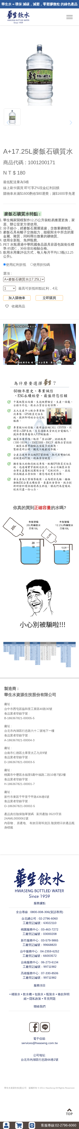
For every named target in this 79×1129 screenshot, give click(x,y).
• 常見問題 (49, 998)
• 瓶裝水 (49, 994)
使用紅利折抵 (16, 264)
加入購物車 (16, 298)
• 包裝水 (38, 994)
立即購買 (49, 298)
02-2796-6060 (65, 1125)
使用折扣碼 (41, 264)
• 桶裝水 (14, 994)
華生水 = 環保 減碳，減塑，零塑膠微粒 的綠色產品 (39, 4)
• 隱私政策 (34, 998)
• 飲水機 (26, 994)
